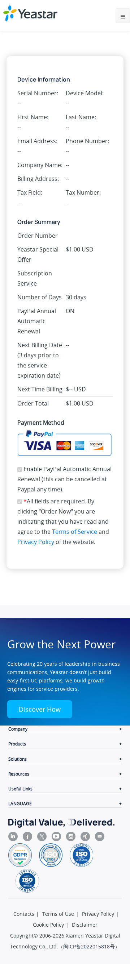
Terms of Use (58, 913)
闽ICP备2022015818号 (89, 946)
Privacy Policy (35, 542)
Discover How (40, 709)
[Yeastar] (30, 13)
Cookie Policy (48, 924)
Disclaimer (85, 924)
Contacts (23, 913)
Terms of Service (74, 532)
